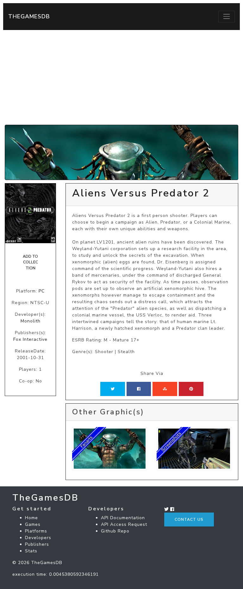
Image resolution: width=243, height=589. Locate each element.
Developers (38, 538)
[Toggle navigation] (226, 16)
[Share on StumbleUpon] (165, 389)
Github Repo (115, 531)
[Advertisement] (121, 77)
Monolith (30, 321)
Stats (31, 551)
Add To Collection (30, 262)
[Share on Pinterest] (191, 389)
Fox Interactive (30, 339)
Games (32, 524)
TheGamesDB (29, 16)
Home (31, 518)
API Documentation (123, 518)
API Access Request (124, 524)
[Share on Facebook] (139, 389)
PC (42, 291)
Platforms (36, 531)
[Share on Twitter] (112, 389)
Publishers (37, 544)
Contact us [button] (189, 519)
